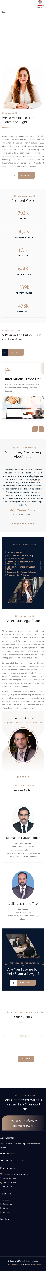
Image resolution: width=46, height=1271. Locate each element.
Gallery (5, 1208)
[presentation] (35, 429)
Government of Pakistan (18, 575)
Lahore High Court (15, 552)
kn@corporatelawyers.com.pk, (15, 1174)
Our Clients (7, 1212)
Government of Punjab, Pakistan (21, 572)
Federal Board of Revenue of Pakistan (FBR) (20, 563)
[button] (12, 523)
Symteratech (36, 1264)
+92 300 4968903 (23, 1121)
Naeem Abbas (23, 718)
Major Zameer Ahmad (23, 510)
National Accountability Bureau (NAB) (21, 568)
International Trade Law (23, 379)
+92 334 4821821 (9, 1182)
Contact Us (7, 1204)
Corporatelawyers (12, 1264)
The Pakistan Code (15, 558)
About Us (6, 1200)
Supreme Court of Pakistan (19, 555)
